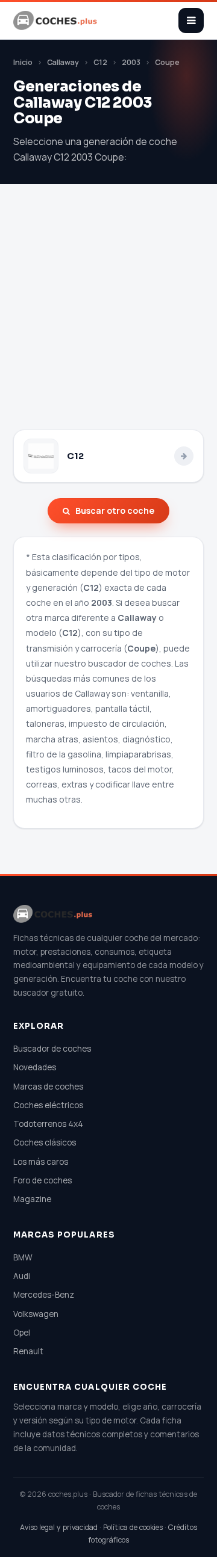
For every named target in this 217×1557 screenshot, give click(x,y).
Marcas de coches (48, 1086)
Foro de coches (42, 1180)
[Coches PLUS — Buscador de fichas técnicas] (56, 20)
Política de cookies (133, 1527)
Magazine (32, 1199)
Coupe (167, 62)
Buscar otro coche (114, 510)
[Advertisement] (108, 315)
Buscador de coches (52, 1048)
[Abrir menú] (191, 20)
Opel (21, 1332)
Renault (28, 1351)
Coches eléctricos (48, 1105)
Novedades (34, 1067)
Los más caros (40, 1161)
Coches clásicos (44, 1142)
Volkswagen (35, 1314)
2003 (131, 62)
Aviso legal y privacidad (59, 1527)
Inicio (23, 62)
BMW (23, 1257)
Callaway (63, 62)
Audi (21, 1276)
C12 (100, 62)
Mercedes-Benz (43, 1294)
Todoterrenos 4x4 (48, 1123)
